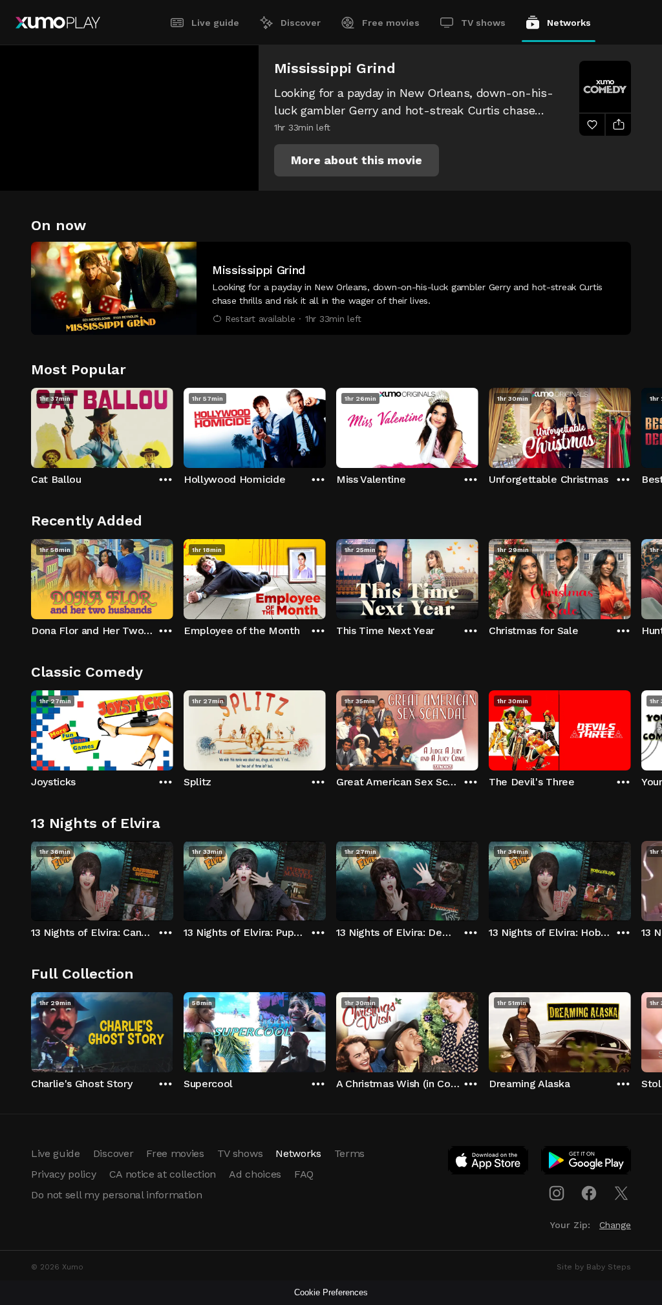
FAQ (304, 1174)
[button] (356, 160)
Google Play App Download (586, 1162)
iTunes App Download (488, 1162)
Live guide (215, 22)
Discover (301, 22)
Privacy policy (63, 1174)
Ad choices (255, 1174)
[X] (621, 1193)
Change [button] (615, 1225)
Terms (349, 1153)
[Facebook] (589, 1193)
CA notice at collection (163, 1174)
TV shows (483, 22)
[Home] (58, 22)
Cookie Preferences (331, 1292)
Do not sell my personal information (116, 1195)
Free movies (391, 22)
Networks (569, 22)
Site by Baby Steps (594, 1266)
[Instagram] (556, 1193)
